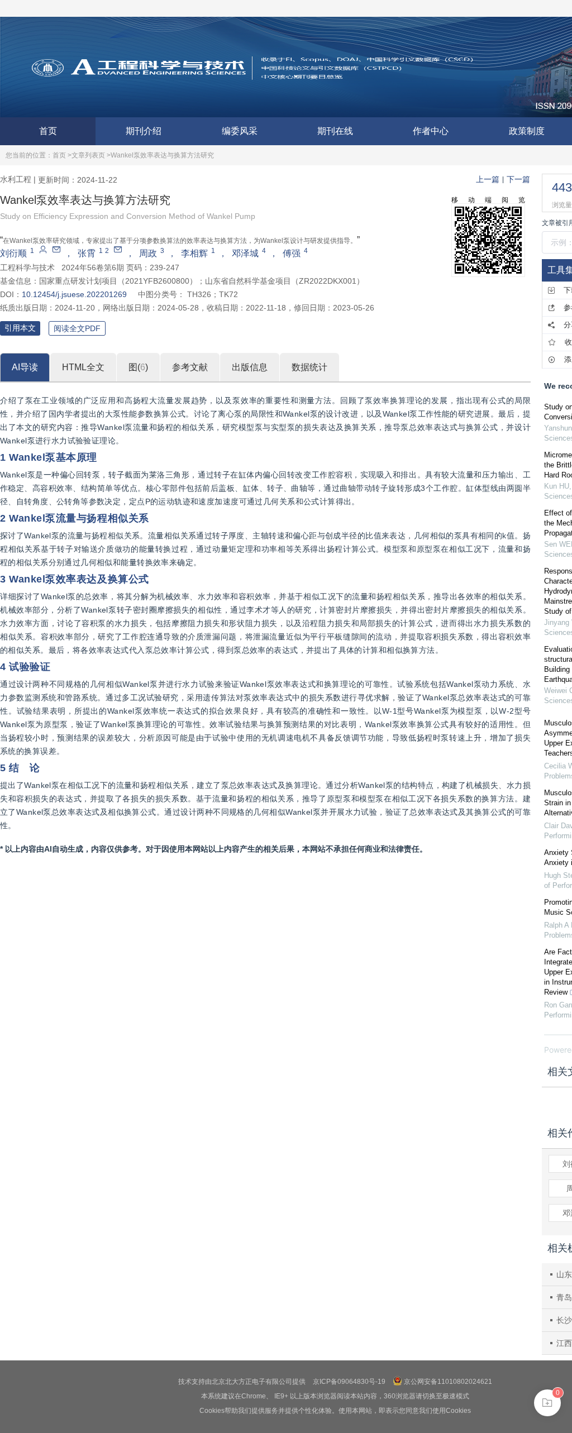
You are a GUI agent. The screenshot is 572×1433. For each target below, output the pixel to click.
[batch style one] (547, 1403)
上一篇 (487, 179)
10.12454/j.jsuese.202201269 (74, 294)
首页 (48, 131)
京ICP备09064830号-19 (349, 1382)
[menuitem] (48, 131)
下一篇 (518, 179)
